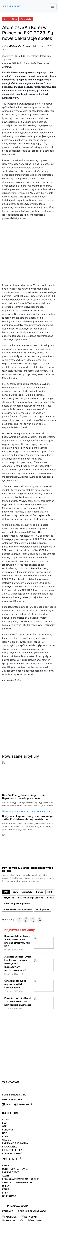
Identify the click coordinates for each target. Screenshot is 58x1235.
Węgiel (6, 1139)
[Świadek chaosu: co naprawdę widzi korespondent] (44, 985)
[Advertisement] (29, 253)
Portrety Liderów (13, 1153)
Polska (50, 897)
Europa (39, 892)
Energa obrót (10, 1172)
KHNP (50, 892)
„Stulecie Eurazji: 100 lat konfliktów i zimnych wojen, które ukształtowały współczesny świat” (17, 963)
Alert (6, 19)
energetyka (27, 892)
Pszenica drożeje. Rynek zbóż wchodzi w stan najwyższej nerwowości (17, 1001)
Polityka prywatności (32, 1211)
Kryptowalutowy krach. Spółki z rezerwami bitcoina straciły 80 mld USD (17, 941)
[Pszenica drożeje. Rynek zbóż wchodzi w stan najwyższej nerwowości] (44, 1002)
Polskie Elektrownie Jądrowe (18, 909)
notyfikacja (9, 897)
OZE (4, 1126)
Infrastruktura (12, 1150)
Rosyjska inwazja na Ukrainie (20, 1179)
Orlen (6, 1185)
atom (15, 892)
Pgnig (5, 1165)
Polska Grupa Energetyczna (17, 903)
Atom (14, 19)
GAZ (4, 1133)
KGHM (5, 1189)
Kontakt (7, 1211)
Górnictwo (9, 1196)
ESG (4, 1122)
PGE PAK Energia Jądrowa (30, 897)
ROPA (5, 1136)
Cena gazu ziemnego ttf (17, 1182)
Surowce (8, 1129)
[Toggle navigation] (53, 6)
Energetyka (25, 19)
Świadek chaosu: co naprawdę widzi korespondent (15, 984)
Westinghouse (42, 909)
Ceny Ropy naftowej (15, 1168)
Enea (5, 1192)
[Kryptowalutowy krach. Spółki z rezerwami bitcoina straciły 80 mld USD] (44, 942)
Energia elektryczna (15, 1143)
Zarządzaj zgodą (17, 1205)
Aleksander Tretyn (19, 46)
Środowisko (9, 1146)
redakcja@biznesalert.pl (19, 1104)
